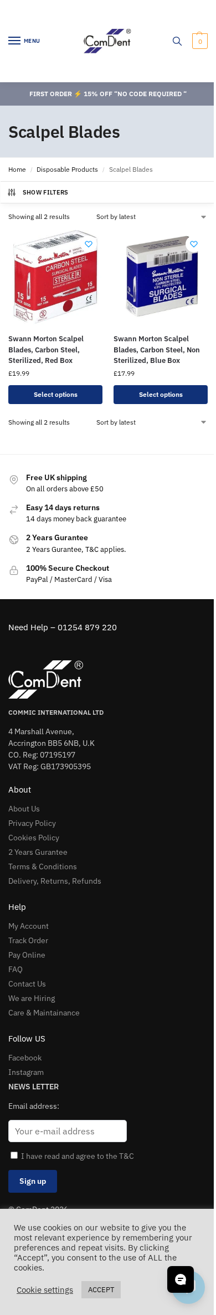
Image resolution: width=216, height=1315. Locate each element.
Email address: (33, 1106)
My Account (28, 926)
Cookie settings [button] (45, 1290)
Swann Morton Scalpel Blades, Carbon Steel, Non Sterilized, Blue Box (157, 349)
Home (17, 169)
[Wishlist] (88, 244)
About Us (24, 809)
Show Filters (46, 192)
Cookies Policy (33, 838)
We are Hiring (31, 998)
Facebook (25, 1058)
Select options (56, 394)
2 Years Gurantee (38, 852)
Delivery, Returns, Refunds (54, 881)
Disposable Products (67, 169)
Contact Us (27, 984)
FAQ (15, 969)
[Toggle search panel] (177, 41)
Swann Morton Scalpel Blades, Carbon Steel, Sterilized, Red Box (46, 349)
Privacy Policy (32, 823)
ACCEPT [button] (101, 1289)
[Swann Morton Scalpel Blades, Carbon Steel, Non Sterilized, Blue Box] (161, 277)
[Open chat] (180, 1279)
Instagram (26, 1072)
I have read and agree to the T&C (77, 1156)
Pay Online (26, 955)
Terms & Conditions (42, 866)
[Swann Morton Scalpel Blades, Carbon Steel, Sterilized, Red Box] (55, 277)
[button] (198, 41)
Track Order (28, 940)
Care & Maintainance (44, 1013)
